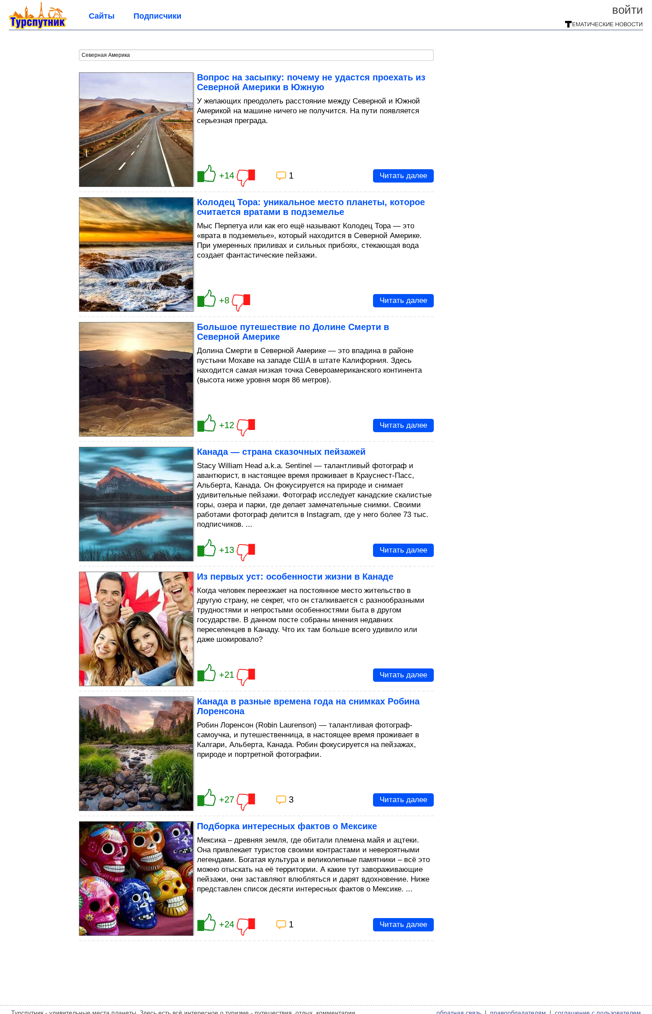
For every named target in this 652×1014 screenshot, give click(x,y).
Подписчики (157, 16)
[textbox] (256, 55)
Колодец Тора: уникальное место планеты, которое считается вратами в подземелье (311, 207)
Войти (627, 9)
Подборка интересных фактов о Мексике (287, 826)
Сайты (101, 16)
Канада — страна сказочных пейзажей (281, 452)
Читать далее (403, 175)
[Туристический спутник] (38, 26)
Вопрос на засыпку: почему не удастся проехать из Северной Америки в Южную (311, 82)
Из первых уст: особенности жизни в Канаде (295, 576)
